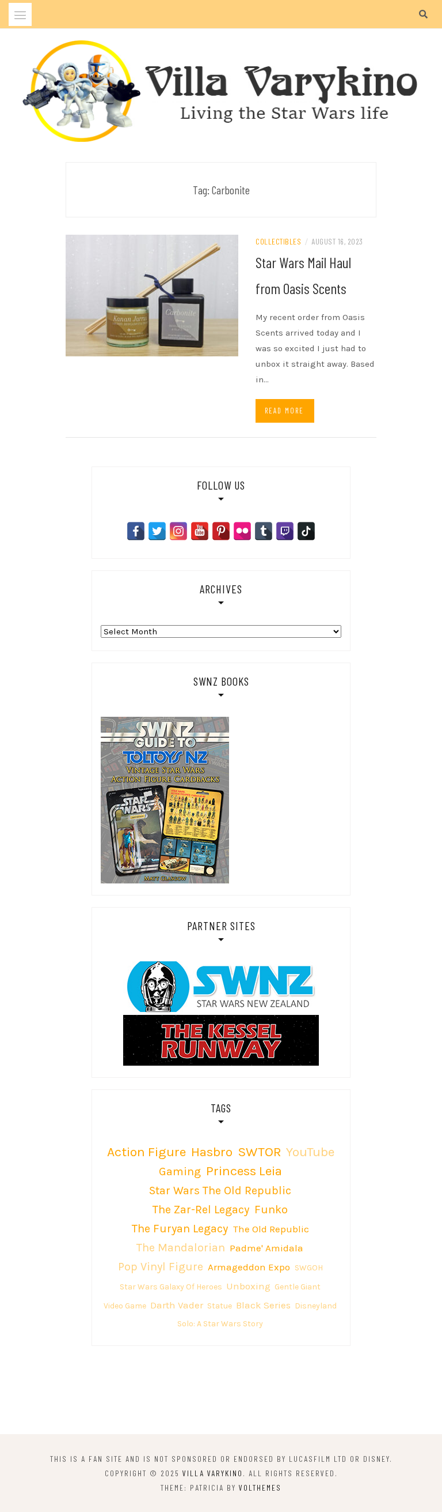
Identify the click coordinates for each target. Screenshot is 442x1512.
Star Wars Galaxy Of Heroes (171, 1287)
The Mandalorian (180, 1247)
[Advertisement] (221, 1392)
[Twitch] (285, 531)
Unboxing (248, 1286)
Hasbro (212, 1152)
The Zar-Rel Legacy (201, 1209)
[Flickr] (242, 531)
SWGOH (309, 1268)
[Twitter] (157, 531)
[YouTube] (199, 531)
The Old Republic (271, 1229)
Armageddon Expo (249, 1267)
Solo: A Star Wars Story (220, 1324)
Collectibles (278, 241)
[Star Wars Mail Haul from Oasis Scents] (152, 294)
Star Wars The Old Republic (220, 1190)
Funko (271, 1209)
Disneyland (316, 1306)
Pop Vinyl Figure (160, 1266)
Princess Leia (244, 1171)
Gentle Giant (298, 1287)
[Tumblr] (263, 531)
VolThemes (260, 1487)
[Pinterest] (221, 531)
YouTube (310, 1152)
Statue (219, 1306)
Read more (284, 410)
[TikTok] (306, 531)
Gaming (180, 1171)
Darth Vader (176, 1305)
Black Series (263, 1305)
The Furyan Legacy (180, 1228)
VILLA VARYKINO (212, 1473)
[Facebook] (136, 531)
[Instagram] (178, 531)
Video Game (125, 1306)
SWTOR (259, 1152)
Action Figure (146, 1152)
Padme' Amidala (266, 1248)
